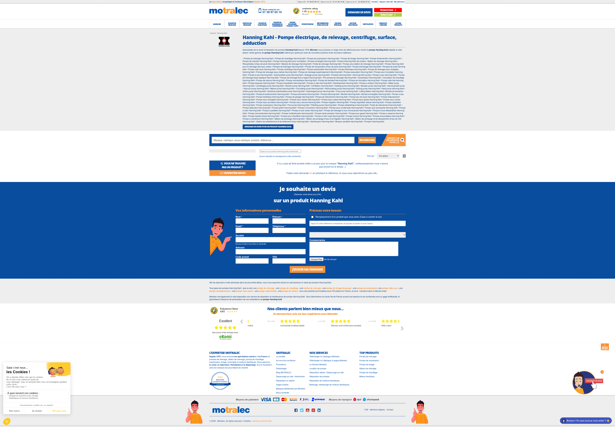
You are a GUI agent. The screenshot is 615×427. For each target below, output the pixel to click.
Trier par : (371, 155)
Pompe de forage (366, 364)
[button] (216, 24)
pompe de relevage (266, 288)
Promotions (281, 364)
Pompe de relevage (368, 356)
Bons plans (387, 14)
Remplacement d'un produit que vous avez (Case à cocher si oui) (348, 216)
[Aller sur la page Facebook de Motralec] (296, 410)
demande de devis (359, 12)
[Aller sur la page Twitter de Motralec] (301, 410)
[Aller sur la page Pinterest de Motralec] (313, 410)
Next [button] (402, 328)
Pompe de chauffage (368, 372)
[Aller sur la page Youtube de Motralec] (307, 410)
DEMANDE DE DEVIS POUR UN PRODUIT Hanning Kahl (268, 126)
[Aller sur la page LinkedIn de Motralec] (319, 410)
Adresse (240, 247)
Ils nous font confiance (285, 360)
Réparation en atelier (285, 380)
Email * (239, 226)
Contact (389, 409)
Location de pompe (317, 368)
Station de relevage (367, 368)
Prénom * (277, 216)
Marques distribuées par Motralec (290, 388)
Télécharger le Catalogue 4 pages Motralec (328, 360)
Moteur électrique (367, 376)
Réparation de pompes (319, 376)
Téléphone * (278, 226)
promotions (387, 10)
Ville (274, 256)
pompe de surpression (367, 288)
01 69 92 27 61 (364, 1)
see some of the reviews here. (225, 332)
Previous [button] (241, 321)
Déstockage (281, 368)
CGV (366, 409)
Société (375, 1)
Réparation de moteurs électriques (324, 380)
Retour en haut (605, 348)
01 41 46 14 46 (338, 1)
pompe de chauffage (289, 288)
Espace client (385, 1)
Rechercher (367, 140)
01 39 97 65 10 (313, 1)
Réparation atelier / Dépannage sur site (326, 372)
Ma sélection (399, 1)
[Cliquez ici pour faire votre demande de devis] (588, 382)
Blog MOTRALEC (283, 372)
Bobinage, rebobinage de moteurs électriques (329, 384)
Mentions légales (377, 409)
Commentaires (317, 240)
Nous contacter (282, 392)
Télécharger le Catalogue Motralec (324, 356)
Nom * (239, 216)
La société (280, 356)
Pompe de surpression (369, 360)
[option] (273, 331)
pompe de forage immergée (339, 288)
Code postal (242, 256)
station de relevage (312, 288)
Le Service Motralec (318, 364)
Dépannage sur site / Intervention (290, 376)
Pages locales (282, 384)
